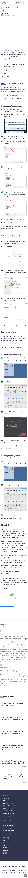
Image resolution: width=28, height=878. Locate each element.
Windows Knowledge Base (10, 806)
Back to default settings (11, 95)
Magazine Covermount (9, 825)
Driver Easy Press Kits (8, 830)
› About (4, 840)
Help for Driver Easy (8, 803)
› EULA (3, 845)
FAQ (4, 801)
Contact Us (6, 798)
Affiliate (5, 823)
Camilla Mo (4, 782)
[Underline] (4, 620)
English (5, 866)
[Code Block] (12, 620)
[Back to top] (25, 875)
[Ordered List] (7, 620)
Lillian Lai (4, 752)
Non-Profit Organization (9, 833)
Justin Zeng (4, 709)
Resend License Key (8, 811)
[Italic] (3, 620)
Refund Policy (6, 816)
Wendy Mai (4, 737)
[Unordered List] (9, 620)
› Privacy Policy (6, 847)
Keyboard (4, 588)
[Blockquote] (10, 620)
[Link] (14, 620)
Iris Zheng (8, 13)
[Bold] (1, 620)
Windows (6, 70)
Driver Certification (8, 808)
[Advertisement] (14, 31)
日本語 (23, 866)
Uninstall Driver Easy (8, 813)
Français (17, 866)
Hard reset (7, 76)
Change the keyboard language (13, 98)
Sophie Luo (4, 766)
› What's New (5, 842)
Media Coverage (7, 828)
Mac (5, 73)
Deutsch (11, 866)
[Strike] (6, 620)
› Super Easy (5, 850)
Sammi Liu (4, 723)
